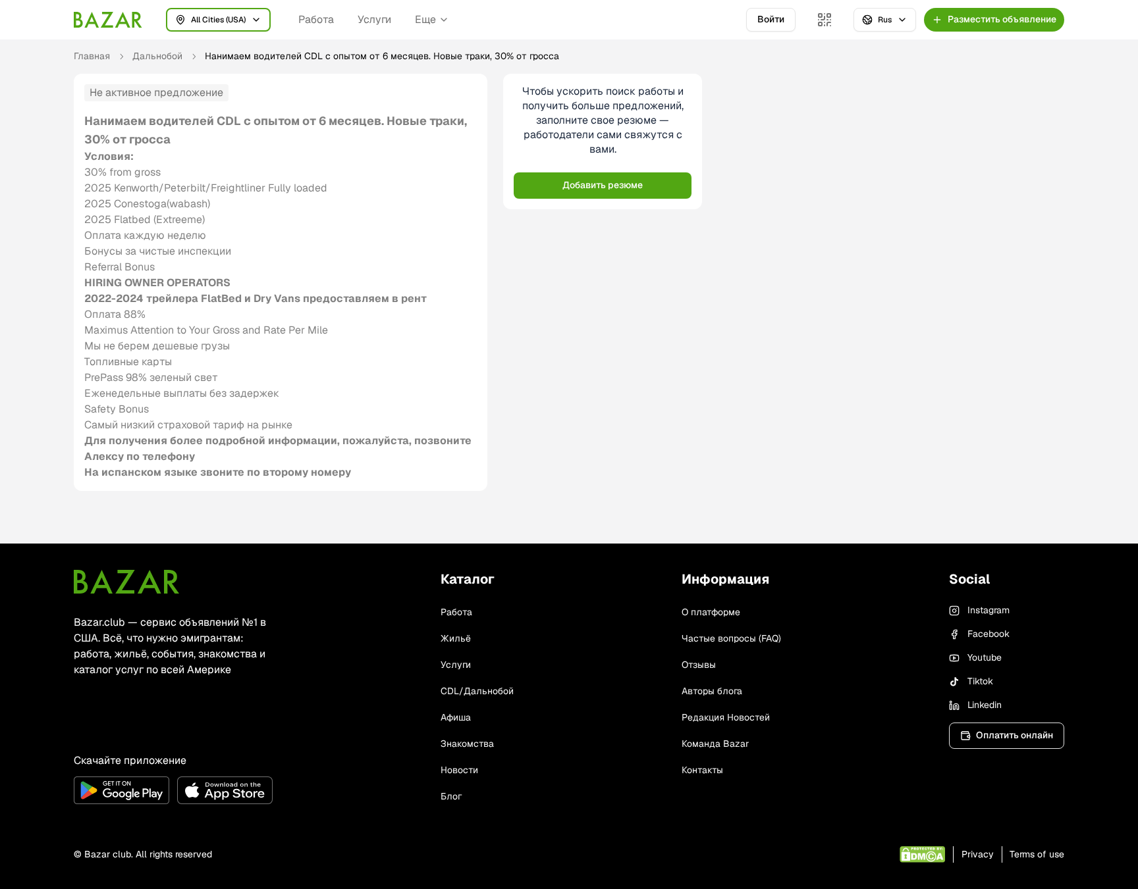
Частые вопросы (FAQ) (731, 638)
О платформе (711, 612)
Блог (451, 796)
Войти (770, 19)
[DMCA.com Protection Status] (922, 854)
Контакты (702, 770)
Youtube (984, 657)
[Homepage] (108, 20)
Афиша (456, 717)
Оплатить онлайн (1014, 735)
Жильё (456, 638)
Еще (425, 19)
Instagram (988, 610)
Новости (459, 770)
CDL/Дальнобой (477, 691)
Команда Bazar (715, 743)
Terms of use (1037, 854)
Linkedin (984, 705)
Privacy (978, 854)
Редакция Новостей (726, 717)
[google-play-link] (121, 790)
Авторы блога (712, 691)
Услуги (374, 19)
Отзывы (699, 665)
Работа (316, 19)
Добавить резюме (602, 185)
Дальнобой (157, 56)
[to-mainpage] (126, 582)
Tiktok (980, 681)
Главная (92, 56)
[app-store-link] (225, 790)
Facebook (988, 634)
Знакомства (467, 743)
